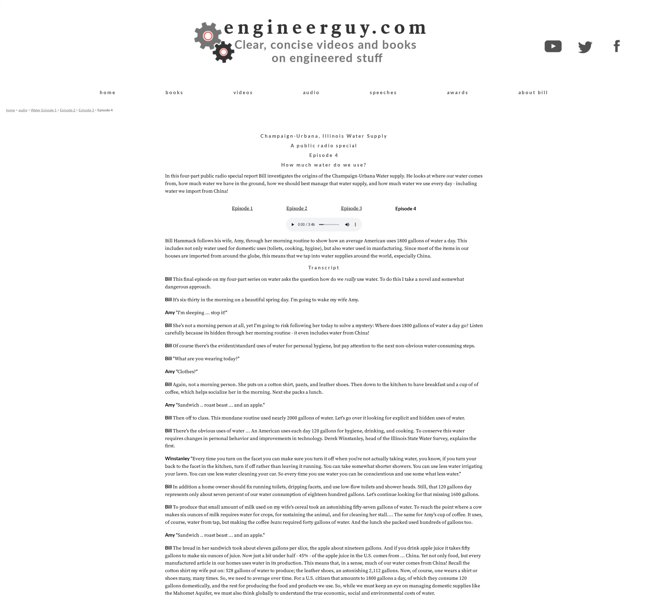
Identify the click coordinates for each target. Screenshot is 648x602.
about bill (533, 92)
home (108, 92)
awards (458, 92)
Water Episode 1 (44, 110)
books (174, 92)
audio (311, 92)
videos (243, 92)
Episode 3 (87, 110)
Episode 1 (242, 208)
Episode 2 (68, 110)
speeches (383, 92)
